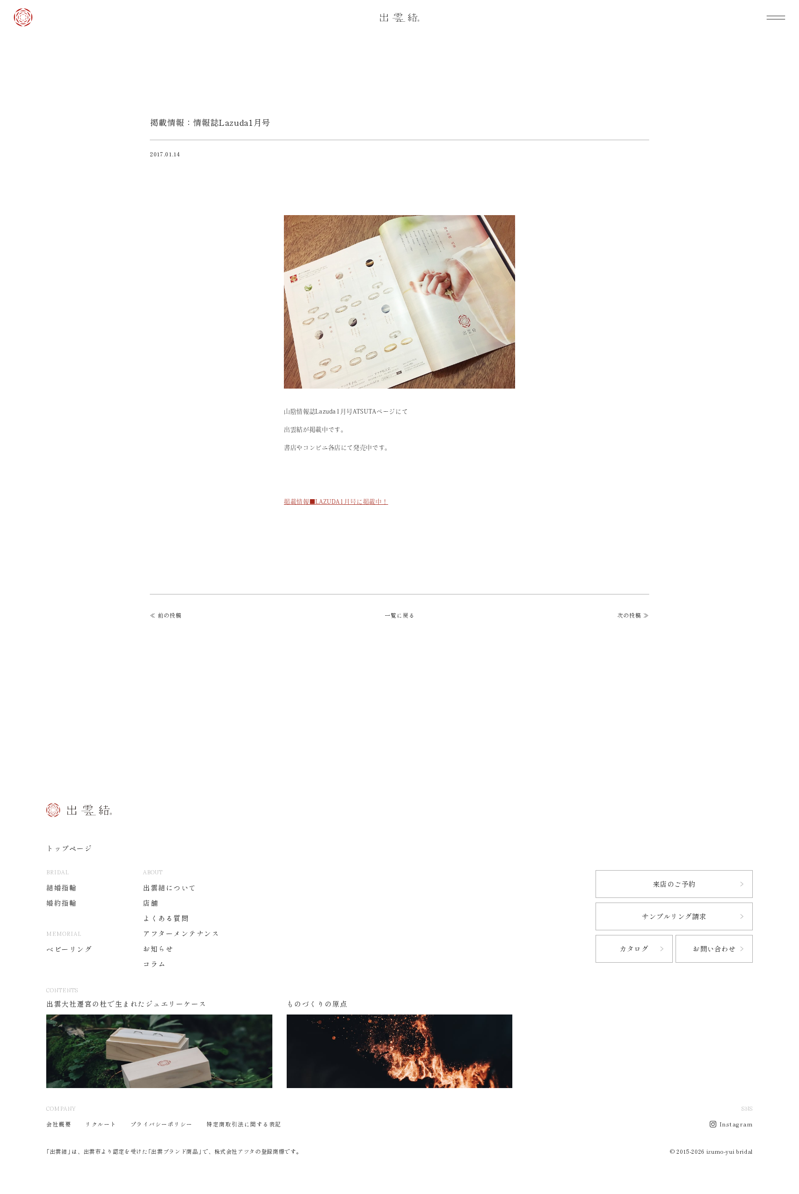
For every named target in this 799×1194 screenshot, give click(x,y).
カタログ (634, 949)
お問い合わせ (714, 949)
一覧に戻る (400, 615)
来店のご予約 (674, 884)
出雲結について (170, 888)
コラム (154, 964)
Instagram (736, 1124)
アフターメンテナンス (181, 933)
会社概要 (58, 1124)
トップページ (69, 848)
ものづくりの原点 (317, 1004)
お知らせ (158, 949)
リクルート (101, 1124)
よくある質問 (166, 918)
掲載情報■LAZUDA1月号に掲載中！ (336, 502)
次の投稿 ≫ (633, 615)
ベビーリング (69, 949)
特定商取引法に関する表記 (244, 1124)
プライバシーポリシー (161, 1124)
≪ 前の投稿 (166, 615)
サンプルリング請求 (674, 916)
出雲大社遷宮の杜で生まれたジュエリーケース (126, 1004)
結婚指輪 (61, 888)
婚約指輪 (61, 903)
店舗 (150, 903)
